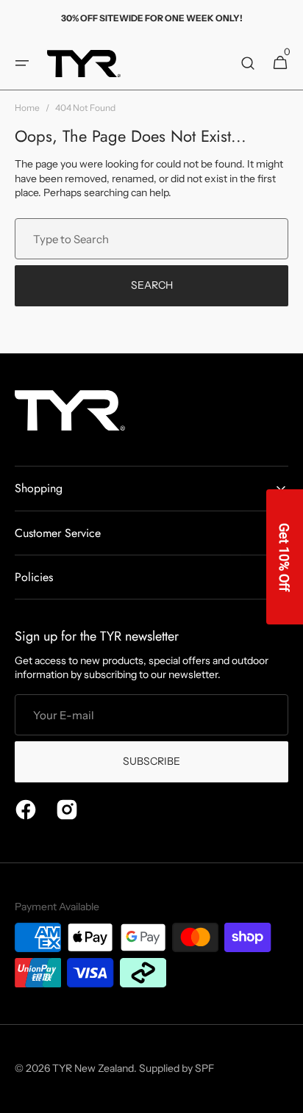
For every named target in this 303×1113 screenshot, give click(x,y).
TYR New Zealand (93, 1068)
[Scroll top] (285, 1095)
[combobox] (151, 238)
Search (152, 285)
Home (27, 107)
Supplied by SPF (176, 1068)
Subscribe (151, 761)
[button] (22, 63)
